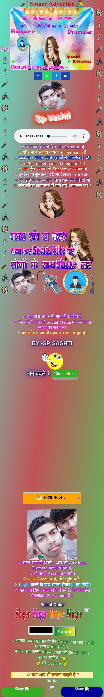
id (66, 75)
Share (20, 689)
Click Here (64, 373)
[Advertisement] (52, 434)
